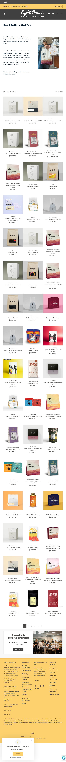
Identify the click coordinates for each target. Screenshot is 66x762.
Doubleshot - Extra (33, 547)
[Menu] (4, 14)
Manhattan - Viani (53, 482)
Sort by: (7, 91)
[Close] (1, 744)
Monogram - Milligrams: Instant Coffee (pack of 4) (13, 219)
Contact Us (7, 714)
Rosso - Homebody (33, 383)
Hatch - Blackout (13, 318)
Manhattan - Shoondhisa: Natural (33, 153)
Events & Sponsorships (26, 674)
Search (24, 703)
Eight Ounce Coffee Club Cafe (27, 683)
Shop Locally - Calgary (26, 678)
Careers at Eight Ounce (26, 690)
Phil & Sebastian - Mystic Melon (53, 580)
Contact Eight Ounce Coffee (26, 699)
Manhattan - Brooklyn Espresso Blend (53, 153)
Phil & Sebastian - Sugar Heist (53, 416)
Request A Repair (25, 695)
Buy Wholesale (26, 670)
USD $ (5, 2)
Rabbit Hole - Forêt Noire (53, 449)
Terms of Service (54, 694)
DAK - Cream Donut (33, 252)
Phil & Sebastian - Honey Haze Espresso (33, 580)
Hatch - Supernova (13, 252)
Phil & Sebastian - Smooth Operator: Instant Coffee (53, 547)
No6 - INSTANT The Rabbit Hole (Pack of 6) (33, 449)
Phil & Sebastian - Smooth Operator (13, 186)
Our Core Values (26, 687)
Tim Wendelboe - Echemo (33, 613)
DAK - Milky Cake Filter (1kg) (53, 219)
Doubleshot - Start (13, 613)
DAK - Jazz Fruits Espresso (13, 153)
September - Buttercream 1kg (13, 580)
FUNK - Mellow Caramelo (33, 515)
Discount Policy (54, 680)
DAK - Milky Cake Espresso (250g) (53, 121)
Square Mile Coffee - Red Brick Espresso (53, 350)
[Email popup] (49, 14)
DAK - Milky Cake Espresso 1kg (33, 318)
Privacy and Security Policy (54, 669)
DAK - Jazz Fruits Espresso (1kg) (13, 350)
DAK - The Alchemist (33, 186)
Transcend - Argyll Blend (33, 219)
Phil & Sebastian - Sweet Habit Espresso (53, 252)
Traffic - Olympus (33, 350)
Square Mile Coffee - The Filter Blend (13, 383)
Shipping (52, 672)
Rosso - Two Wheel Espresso (53, 613)
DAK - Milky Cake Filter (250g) (13, 121)
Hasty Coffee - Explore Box (13, 482)
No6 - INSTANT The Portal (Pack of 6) (53, 383)
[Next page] (41, 626)
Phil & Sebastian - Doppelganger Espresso (53, 285)
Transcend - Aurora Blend (13, 416)
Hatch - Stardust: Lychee (53, 318)
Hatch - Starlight (52, 186)
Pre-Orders (53, 682)
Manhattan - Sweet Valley (13, 449)
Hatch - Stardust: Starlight (53, 515)
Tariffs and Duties (53, 676)
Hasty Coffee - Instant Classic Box (33, 416)
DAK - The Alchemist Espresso (13, 285)
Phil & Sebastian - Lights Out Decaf (33, 482)
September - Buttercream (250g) (33, 121)
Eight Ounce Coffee (27, 736)
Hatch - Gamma (33, 285)
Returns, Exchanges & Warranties (53, 689)
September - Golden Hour (13, 515)
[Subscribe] (45, 680)
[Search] (53, 14)
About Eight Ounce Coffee (26, 666)
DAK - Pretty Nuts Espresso (13, 547)
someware (9, 706)
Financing (52, 685)
